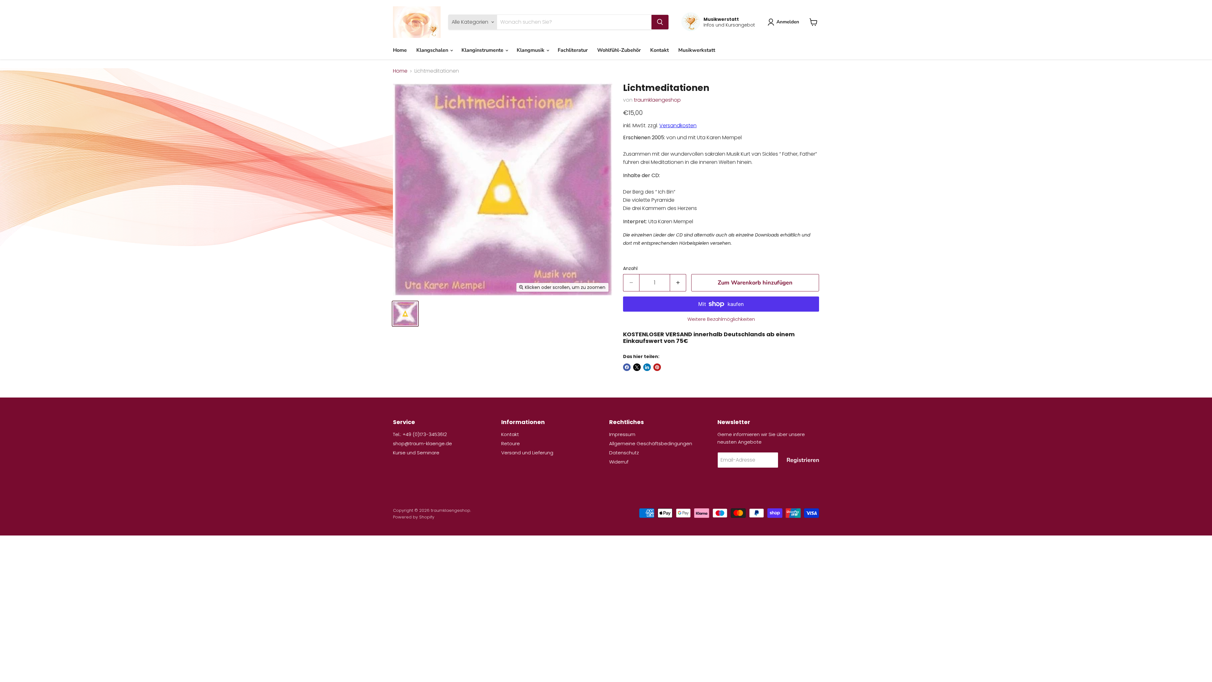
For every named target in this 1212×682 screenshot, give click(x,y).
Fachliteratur (573, 50)
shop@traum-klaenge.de (422, 443)
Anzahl (630, 268)
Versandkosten (678, 125)
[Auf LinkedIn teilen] (647, 367)
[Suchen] (659, 22)
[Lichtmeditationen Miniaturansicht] (405, 313)
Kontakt (659, 50)
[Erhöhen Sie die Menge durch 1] (678, 282)
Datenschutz (624, 452)
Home (400, 50)
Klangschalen (432, 50)
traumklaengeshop (657, 100)
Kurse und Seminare (416, 452)
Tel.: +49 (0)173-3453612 (420, 434)
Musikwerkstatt (696, 50)
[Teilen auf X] (637, 367)
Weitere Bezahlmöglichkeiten (721, 319)
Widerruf (618, 461)
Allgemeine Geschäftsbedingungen (650, 443)
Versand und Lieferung (527, 452)
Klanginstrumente (483, 50)
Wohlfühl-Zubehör (619, 50)
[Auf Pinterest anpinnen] (657, 367)
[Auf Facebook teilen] (627, 367)
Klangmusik (531, 50)
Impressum (622, 434)
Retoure (510, 443)
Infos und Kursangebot (729, 25)
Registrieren (803, 460)
